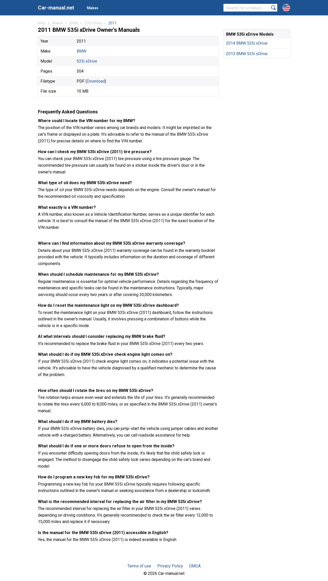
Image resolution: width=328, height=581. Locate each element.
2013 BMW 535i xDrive (247, 53)
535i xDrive (87, 61)
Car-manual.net (56, 8)
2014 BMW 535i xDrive (247, 43)
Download (96, 81)
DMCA (195, 566)
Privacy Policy (170, 566)
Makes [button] (92, 8)
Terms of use (139, 566)
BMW (81, 51)
